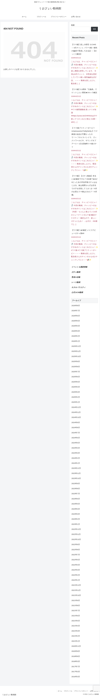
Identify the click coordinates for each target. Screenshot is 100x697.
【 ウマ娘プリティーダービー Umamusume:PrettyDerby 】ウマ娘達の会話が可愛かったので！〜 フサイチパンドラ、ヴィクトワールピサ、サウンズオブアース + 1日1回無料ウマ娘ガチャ (84, 137)
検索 (73, 25)
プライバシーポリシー (81, 691)
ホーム (60, 691)
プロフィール (68, 691)
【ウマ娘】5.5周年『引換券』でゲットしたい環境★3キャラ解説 (84, 90)
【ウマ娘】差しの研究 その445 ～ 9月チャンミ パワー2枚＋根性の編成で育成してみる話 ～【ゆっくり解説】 (84, 49)
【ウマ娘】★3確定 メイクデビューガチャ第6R (83, 231)
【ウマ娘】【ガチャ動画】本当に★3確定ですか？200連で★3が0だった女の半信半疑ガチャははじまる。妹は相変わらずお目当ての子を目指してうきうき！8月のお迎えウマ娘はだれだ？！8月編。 (84, 185)
